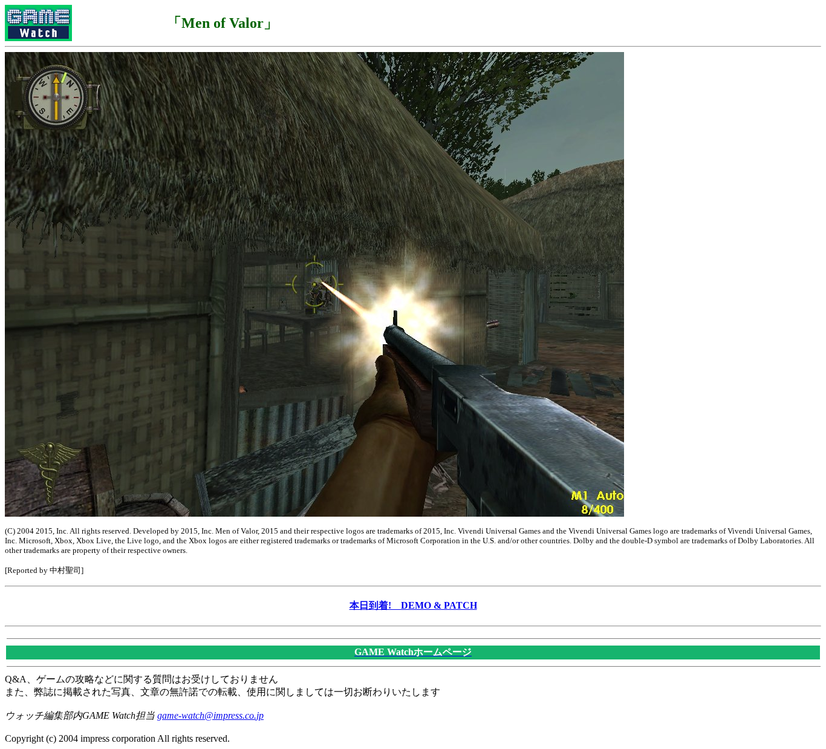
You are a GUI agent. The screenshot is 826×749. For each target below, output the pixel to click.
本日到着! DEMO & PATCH (413, 605)
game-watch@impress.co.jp (210, 715)
